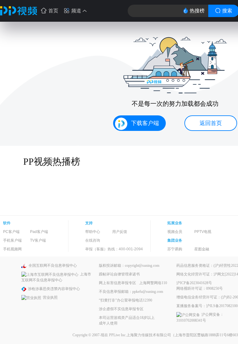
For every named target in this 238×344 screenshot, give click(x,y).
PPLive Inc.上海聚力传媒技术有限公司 (140, 335)
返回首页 (211, 123)
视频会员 (174, 232)
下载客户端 (145, 123)
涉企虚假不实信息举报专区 (121, 309)
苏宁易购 (174, 249)
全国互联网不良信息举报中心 (53, 265)
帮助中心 (92, 232)
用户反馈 (119, 232)
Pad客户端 (39, 232)
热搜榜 (197, 10)
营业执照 (50, 297)
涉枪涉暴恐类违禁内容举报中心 (54, 289)
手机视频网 (12, 249)
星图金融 (201, 249)
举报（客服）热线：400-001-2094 (114, 249)
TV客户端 (38, 240)
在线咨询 (92, 240)
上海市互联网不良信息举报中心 (56, 277)
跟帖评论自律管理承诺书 (119, 274)
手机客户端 (12, 240)
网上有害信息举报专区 (117, 283)
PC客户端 (11, 232)
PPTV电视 (202, 232)
